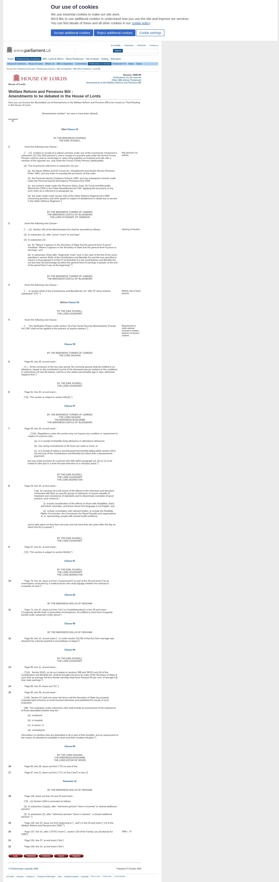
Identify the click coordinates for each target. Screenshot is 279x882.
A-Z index (10, 876)
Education (116, 59)
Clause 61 (69, 561)
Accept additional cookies (72, 33)
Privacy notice (95, 876)
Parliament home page (26, 69)
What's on (49, 64)
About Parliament (74, 59)
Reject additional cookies (114, 33)
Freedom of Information (46, 876)
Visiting (104, 59)
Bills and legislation (64, 69)
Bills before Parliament (82, 69)
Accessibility (116, 45)
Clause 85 (69, 746)
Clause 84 (69, 649)
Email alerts (129, 45)
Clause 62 (69, 594)
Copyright (84, 876)
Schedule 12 (70, 781)
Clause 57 (69, 406)
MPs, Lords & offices (52, 59)
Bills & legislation (65, 64)
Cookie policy (107, 876)
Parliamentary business (28, 59)
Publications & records (99, 64)
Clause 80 (69, 623)
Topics (139, 64)
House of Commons (17, 64)
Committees (81, 64)
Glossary (20, 876)
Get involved (92, 59)
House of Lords (36, 64)
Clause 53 (73, 302)
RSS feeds (141, 45)
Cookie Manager (119, 876)
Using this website (71, 876)
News (131, 64)
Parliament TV (119, 64)
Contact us (154, 45)
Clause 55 (69, 344)
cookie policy (141, 23)
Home (11, 59)
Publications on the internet (127, 77)
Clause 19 (72, 129)
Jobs (60, 876)
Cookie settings (150, 33)
